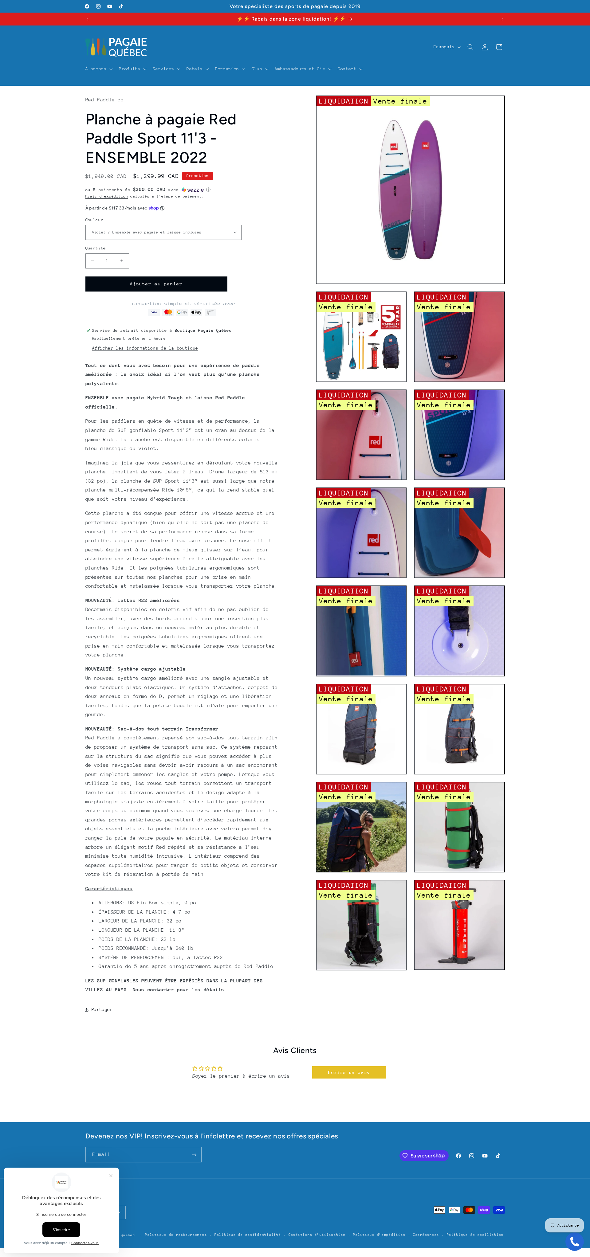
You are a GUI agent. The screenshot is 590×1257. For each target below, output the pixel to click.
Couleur (94, 219)
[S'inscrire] (194, 1154)
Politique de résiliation (475, 1235)
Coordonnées (426, 1235)
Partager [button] (102, 1009)
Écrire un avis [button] (349, 1072)
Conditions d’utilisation (317, 1235)
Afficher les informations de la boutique (145, 348)
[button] (98, 69)
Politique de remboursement (176, 1235)
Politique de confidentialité (247, 1235)
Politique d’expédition (379, 1235)
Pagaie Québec (119, 1235)
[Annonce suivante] (502, 19)
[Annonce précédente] (87, 19)
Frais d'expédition (106, 196)
